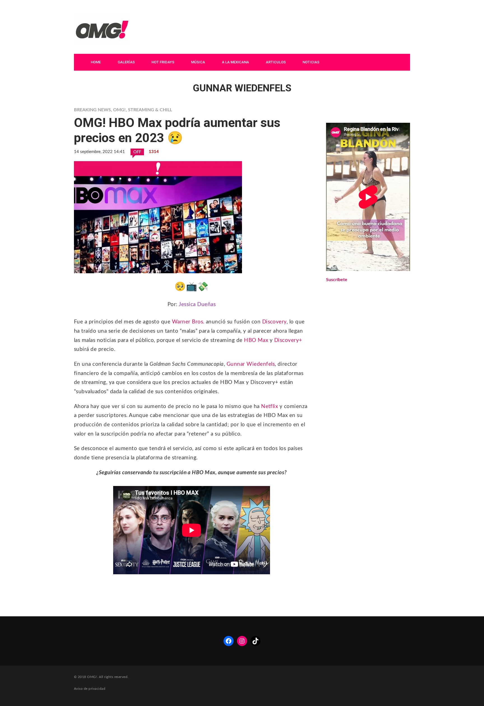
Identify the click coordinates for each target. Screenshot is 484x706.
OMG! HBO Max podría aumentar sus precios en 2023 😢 (177, 130)
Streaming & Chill (150, 110)
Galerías (126, 62)
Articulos (276, 62)
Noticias (310, 62)
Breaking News (92, 110)
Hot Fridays (163, 62)
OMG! (119, 110)
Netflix (269, 406)
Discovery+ (288, 340)
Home (96, 62)
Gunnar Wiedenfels (251, 364)
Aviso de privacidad (89, 688)
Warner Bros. (188, 322)
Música (198, 62)
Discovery (274, 322)
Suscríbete (336, 279)
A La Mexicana (235, 62)
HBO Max (256, 340)
